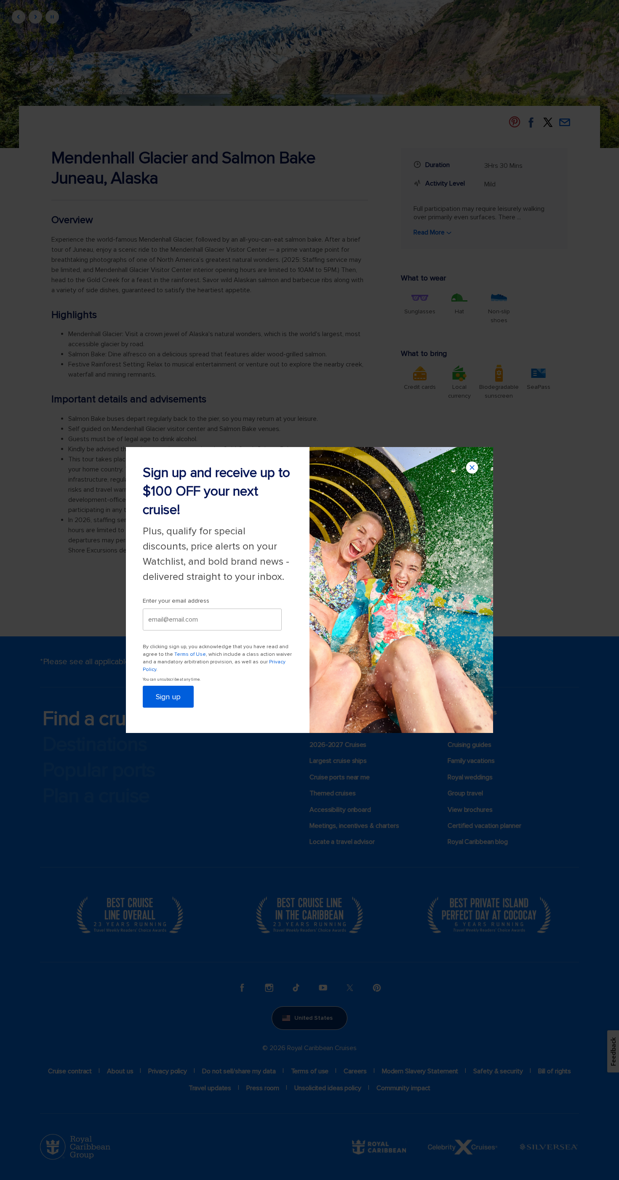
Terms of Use (190, 654)
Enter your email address (176, 600)
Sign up (168, 696)
